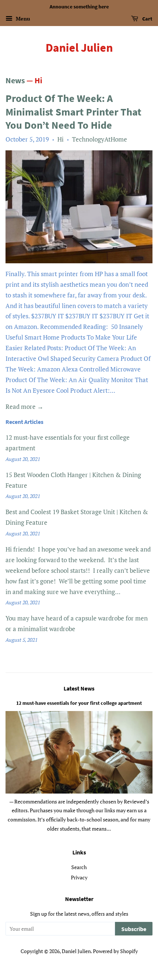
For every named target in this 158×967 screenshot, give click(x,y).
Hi (60, 139)
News (15, 80)
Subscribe (133, 929)
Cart (146, 18)
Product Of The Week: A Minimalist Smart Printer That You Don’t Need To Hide (73, 112)
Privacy (79, 877)
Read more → (24, 406)
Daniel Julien (79, 48)
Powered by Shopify (115, 951)
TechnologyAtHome (99, 139)
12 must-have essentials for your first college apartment (79, 703)
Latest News (79, 688)
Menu (22, 18)
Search (79, 867)
